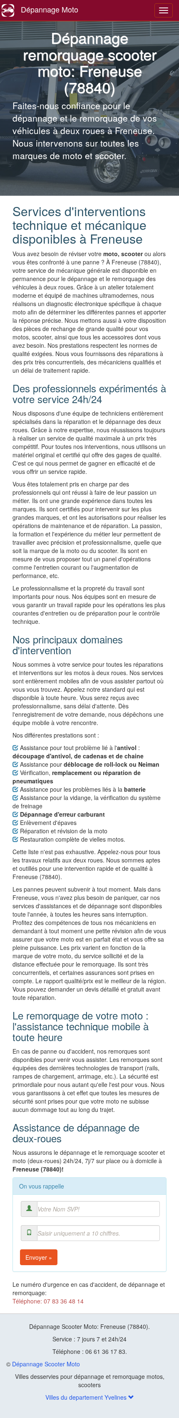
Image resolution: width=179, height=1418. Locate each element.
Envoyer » (38, 1257)
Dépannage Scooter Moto (46, 1364)
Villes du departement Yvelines (86, 1397)
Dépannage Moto (49, 9)
